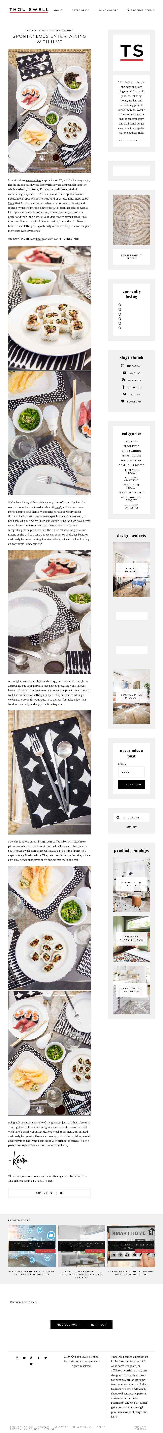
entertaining (33, 180)
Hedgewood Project (131, 471)
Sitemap (49, 1429)
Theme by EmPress (140, 1428)
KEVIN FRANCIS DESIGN (131, 256)
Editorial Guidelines (24, 1429)
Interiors (131, 441)
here (57, 507)
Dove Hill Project (131, 465)
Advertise (61, 1427)
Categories (80, 10)
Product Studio (142, 10)
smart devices (43, 1131)
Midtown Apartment (131, 479)
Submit (131, 827)
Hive (11, 203)
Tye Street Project (131, 492)
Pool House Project (131, 486)
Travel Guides (131, 455)
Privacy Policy (82, 1427)
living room (45, 841)
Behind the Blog (131, 141)
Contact (44, 1427)
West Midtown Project (131, 499)
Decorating (131, 446)
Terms (101, 1427)
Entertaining (36, 31)
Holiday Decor (131, 460)
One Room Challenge (131, 506)
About (58, 10)
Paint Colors (108, 10)
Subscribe (134, 785)
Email (122, 764)
